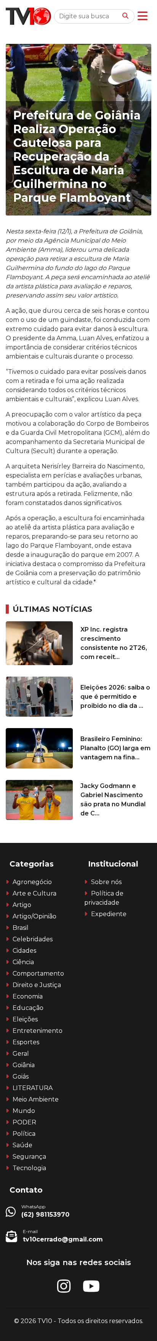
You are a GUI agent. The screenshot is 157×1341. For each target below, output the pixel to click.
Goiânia (24, 1065)
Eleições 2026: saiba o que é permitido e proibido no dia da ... (115, 696)
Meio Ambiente (36, 1099)
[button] (142, 16)
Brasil (21, 927)
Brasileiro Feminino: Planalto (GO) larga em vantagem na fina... (115, 748)
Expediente (109, 914)
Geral (21, 1053)
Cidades (24, 950)
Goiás (21, 1076)
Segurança (29, 1156)
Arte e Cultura (34, 893)
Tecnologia (29, 1168)
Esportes (26, 1042)
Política (24, 1133)
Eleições (25, 1019)
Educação (28, 1007)
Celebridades (33, 939)
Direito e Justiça (37, 985)
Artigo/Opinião (34, 916)
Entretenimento (37, 1030)
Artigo (22, 904)
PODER (24, 1122)
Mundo (24, 1110)
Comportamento (38, 973)
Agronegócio (32, 882)
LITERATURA (33, 1088)
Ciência (23, 962)
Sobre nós (106, 882)
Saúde (22, 1145)
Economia (28, 996)
